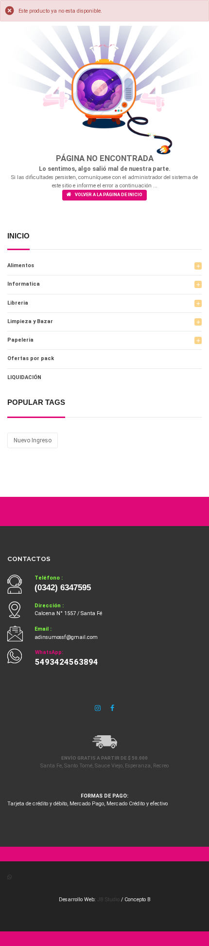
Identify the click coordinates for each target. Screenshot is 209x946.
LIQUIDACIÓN (24, 377)
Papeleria (20, 340)
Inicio (18, 236)
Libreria (17, 303)
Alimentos (20, 265)
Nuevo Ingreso (33, 440)
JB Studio (108, 899)
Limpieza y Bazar (30, 321)
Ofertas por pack (30, 358)
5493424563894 (66, 662)
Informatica (23, 284)
